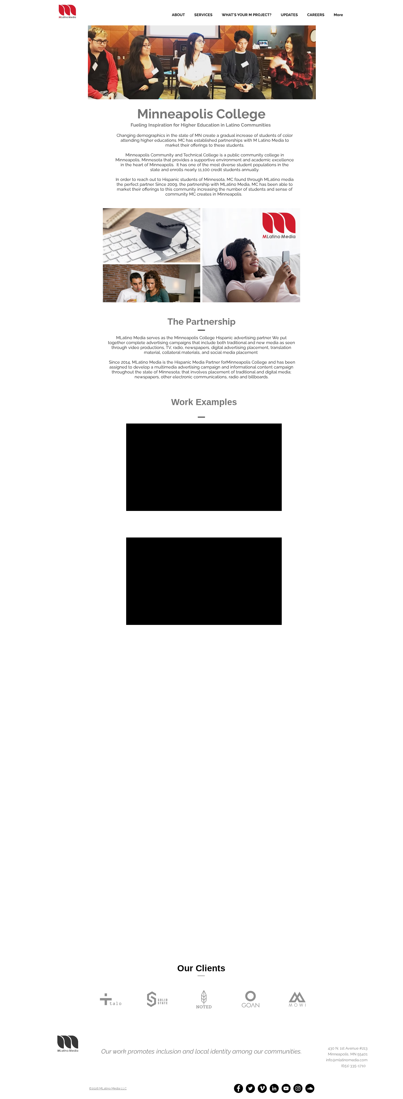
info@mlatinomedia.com (347, 1060)
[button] (203, 15)
